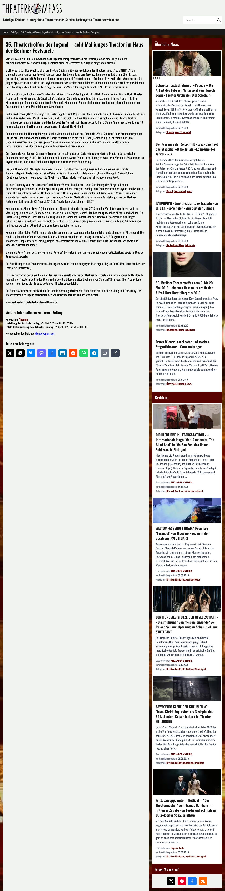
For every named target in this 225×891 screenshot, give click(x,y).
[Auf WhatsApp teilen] (83, 353)
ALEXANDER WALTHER (181, 482)
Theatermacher (54, 19)
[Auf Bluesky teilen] (31, 353)
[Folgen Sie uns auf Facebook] (192, 881)
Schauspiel (185, 132)
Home (5, 32)
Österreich (171, 384)
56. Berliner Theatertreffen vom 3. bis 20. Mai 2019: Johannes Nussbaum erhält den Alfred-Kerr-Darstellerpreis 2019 (185, 287)
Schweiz (170, 132)
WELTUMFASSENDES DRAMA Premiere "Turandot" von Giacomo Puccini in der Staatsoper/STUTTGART (182, 533)
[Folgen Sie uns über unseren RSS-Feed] (203, 881)
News (177, 132)
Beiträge (8, 19)
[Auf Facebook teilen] (52, 353)
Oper (197, 579)
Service (70, 19)
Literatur (181, 384)
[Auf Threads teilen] (20, 353)
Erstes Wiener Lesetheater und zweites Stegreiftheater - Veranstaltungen (182, 344)
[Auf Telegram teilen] (94, 353)
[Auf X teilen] (10, 353)
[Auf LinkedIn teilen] (62, 353)
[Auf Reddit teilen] (73, 353)
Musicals (199, 762)
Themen (23, 319)
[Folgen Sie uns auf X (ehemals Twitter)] (171, 881)
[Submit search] (218, 20)
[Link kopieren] (115, 353)
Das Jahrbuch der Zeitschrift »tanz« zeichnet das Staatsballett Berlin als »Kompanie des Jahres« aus (187, 149)
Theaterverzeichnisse (106, 19)
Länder (187, 491)
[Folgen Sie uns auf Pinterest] (182, 881)
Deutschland (180, 191)
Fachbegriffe (84, 19)
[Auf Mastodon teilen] (41, 353)
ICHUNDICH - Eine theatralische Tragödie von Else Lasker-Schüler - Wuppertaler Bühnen (187, 205)
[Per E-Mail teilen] (105, 353)
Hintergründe (35, 19)
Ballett (169, 191)
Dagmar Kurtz (177, 848)
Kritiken (20, 19)
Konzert (170, 491)
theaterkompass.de (45, 333)
